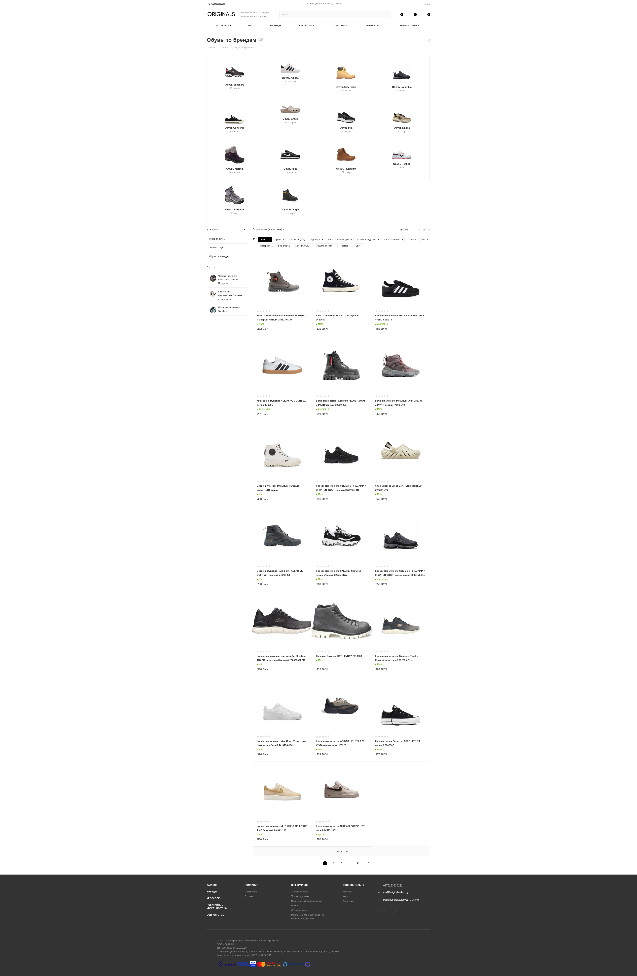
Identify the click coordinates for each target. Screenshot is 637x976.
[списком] (424, 229)
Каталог (212, 885)
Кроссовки (214, 898)
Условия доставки (300, 896)
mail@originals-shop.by (396, 892)
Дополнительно (353, 885)
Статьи (211, 267)
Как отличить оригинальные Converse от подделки (230, 295)
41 (358, 863)
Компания (251, 885)
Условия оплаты (299, 891)
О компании (251, 891)
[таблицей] (429, 229)
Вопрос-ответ (216, 915)
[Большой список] (406, 229)
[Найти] (387, 14)
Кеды (345, 896)
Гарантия (295, 905)
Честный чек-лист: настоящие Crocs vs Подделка (228, 279)
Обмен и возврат (299, 910)
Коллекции (348, 901)
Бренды (212, 891)
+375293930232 (216, 3)
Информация (300, 885)
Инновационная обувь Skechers (229, 309)
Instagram (382, 910)
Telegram (390, 910)
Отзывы (249, 896)
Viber (398, 910)
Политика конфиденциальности (307, 901)
